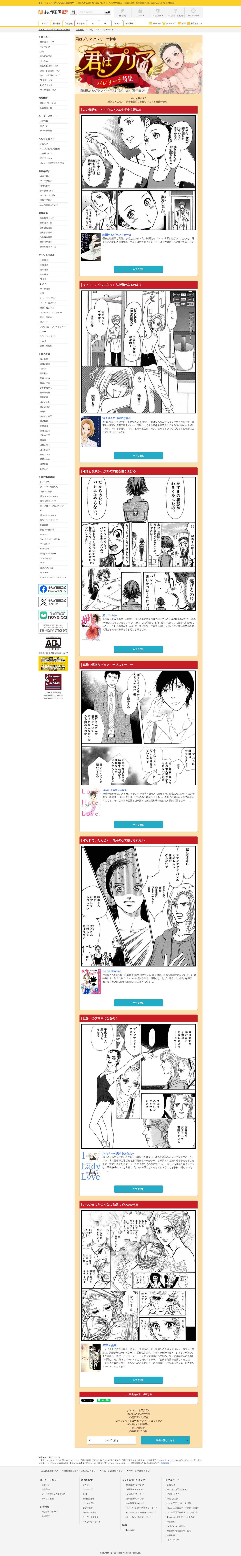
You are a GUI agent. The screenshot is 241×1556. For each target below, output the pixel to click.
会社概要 (171, 1535)
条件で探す (45, 176)
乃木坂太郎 (45, 450)
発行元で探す (46, 200)
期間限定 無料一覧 (48, 247)
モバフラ (44, 572)
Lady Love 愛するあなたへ (118, 1153)
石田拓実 (44, 373)
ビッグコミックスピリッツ (52, 506)
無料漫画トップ (47, 42)
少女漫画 (44, 265)
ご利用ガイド (46, 153)
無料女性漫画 (46, 228)
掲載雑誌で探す (47, 190)
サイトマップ (173, 1540)
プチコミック (46, 491)
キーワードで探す (48, 195)
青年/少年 (81, 23)
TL (93, 23)
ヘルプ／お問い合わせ (50, 149)
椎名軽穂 (44, 421)
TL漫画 (43, 279)
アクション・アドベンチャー (53, 327)
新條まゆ (44, 426)
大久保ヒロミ (46, 388)
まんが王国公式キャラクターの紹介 (183, 1508)
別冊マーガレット (48, 530)
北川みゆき (45, 407)
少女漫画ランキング (135, 1494)
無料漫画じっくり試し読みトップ (80, 1470)
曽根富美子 (45, 435)
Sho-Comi (44, 549)
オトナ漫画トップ (48, 90)
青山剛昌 (44, 359)
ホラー (43, 331)
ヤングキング (46, 558)
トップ (44, 23)
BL (105, 23)
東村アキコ (45, 454)
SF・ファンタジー (48, 336)
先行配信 (56, 23)
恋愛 (42, 293)
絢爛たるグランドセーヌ (116, 234)
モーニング (45, 544)
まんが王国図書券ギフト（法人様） (183, 1512)
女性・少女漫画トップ (50, 71)
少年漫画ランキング (135, 1503)
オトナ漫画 (45, 289)
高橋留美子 (45, 445)
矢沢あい (44, 469)
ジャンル (157, 23)
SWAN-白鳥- (109, 1345)
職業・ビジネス (47, 308)
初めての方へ (46, 158)
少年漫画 (44, 274)
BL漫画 (43, 284)
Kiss (42, 511)
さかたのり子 (46, 416)
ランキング (171, 23)
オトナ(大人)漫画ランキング (138, 1517)
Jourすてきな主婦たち (50, 539)
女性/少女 (69, 23)
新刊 (184, 23)
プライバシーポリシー (177, 1526)
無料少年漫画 (46, 242)
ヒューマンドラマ (48, 298)
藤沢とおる (45, 459)
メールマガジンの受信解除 (53, 1494)
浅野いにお (45, 364)
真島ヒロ (44, 464)
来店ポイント (196, 23)
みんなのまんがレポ (49, 205)
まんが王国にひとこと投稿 (52, 163)
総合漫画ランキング (135, 1485)
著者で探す (45, 186)
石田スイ (44, 369)
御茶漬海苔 (45, 392)
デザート (44, 563)
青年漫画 (44, 269)
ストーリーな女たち (49, 487)
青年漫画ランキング (135, 1499)
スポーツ (44, 322)
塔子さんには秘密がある (116, 418)
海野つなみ (45, 378)
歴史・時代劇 (46, 317)
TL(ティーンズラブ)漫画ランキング (141, 1508)
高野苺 (43, 440)
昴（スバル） (110, 615)
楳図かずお (45, 383)
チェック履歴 (46, 130)
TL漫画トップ (46, 80)
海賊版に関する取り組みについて (53, 653)
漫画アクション (47, 568)
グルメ (43, 341)
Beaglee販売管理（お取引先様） (181, 1517)
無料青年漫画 (46, 237)
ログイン (44, 126)
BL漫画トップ (46, 85)
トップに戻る (112, 1440)
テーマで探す (46, 181)
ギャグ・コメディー (49, 303)
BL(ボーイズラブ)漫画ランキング (141, 1512)
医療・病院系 (46, 346)
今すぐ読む (138, 269)
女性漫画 (44, 260)
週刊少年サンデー (48, 553)
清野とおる (45, 431)
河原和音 (44, 397)
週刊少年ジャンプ (48, 501)
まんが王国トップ (49, 1470)
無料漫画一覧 (46, 223)
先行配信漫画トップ (49, 66)
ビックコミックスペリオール (53, 577)
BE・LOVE (45, 482)
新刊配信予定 (46, 56)
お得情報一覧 (46, 108)
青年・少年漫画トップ (50, 75)
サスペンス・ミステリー (51, 312)
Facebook (130, 1530)
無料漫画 (129, 23)
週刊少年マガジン (48, 515)
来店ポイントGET (48, 103)
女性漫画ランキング (135, 1489)
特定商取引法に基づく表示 (179, 1531)
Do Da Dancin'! (111, 971)
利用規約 (171, 1522)
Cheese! (44, 525)
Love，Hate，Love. (114, 790)
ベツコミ (44, 534)
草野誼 (43, 411)
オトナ (117, 23)
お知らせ (44, 144)
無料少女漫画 (46, 232)
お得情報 (46, 1516)
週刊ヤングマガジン (49, 496)
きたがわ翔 (45, 402)
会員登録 (44, 121)
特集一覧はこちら (165, 1440)
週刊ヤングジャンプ (49, 520)
